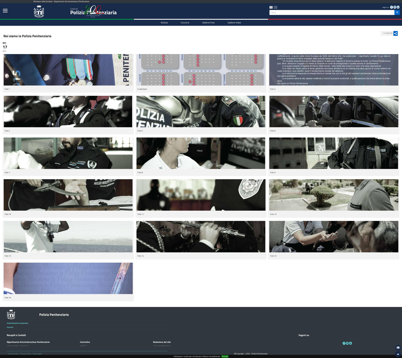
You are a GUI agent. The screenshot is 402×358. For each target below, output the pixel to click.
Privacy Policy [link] (25, 353)
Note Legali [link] (37, 353)
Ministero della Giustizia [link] (43, 1)
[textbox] (332, 12)
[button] (397, 12)
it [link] (271, 7)
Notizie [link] (164, 22)
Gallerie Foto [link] (208, 22)
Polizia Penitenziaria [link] (54, 314)
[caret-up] (397, 354)
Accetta (225, 356)
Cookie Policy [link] (13, 353)
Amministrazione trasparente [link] (17, 323)
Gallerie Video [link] (234, 22)
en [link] (275, 7)
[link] (5, 11)
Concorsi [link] (185, 22)
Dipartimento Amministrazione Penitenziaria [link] (71, 1)
